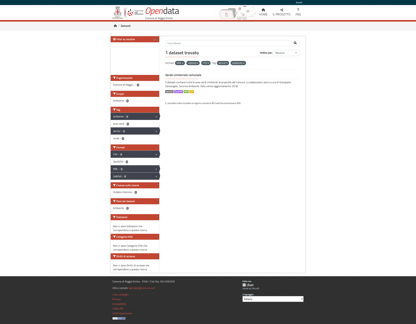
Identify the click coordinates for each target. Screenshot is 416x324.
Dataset (126, 26)
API (213, 103)
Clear (155, 39)
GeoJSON (178, 91)
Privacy (116, 299)
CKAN (248, 285)
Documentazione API (230, 103)
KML (186, 91)
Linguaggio (247, 294)
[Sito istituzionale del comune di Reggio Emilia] (127, 12)
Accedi (299, 2)
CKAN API (117, 309)
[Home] (115, 26)
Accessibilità (119, 304)
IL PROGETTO (282, 14)
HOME (263, 14)
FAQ (298, 14)
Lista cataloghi (120, 294)
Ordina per (266, 53)
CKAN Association (122, 313)
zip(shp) (169, 91)
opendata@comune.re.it (142, 288)
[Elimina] (182, 63)
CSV (191, 91)
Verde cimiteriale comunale (183, 74)
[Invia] (295, 43)
